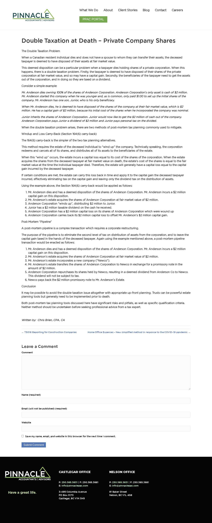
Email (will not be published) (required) (44, 409)
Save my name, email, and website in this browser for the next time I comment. (70, 436)
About (108, 10)
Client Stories (127, 10)
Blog (146, 10)
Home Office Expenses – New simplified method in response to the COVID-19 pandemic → (139, 332)
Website (26, 423)
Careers (177, 10)
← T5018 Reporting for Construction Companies (49, 332)
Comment (27, 352)
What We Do (88, 10)
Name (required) (31, 395)
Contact (160, 10)
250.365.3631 (70, 482)
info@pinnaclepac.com (75, 486)
